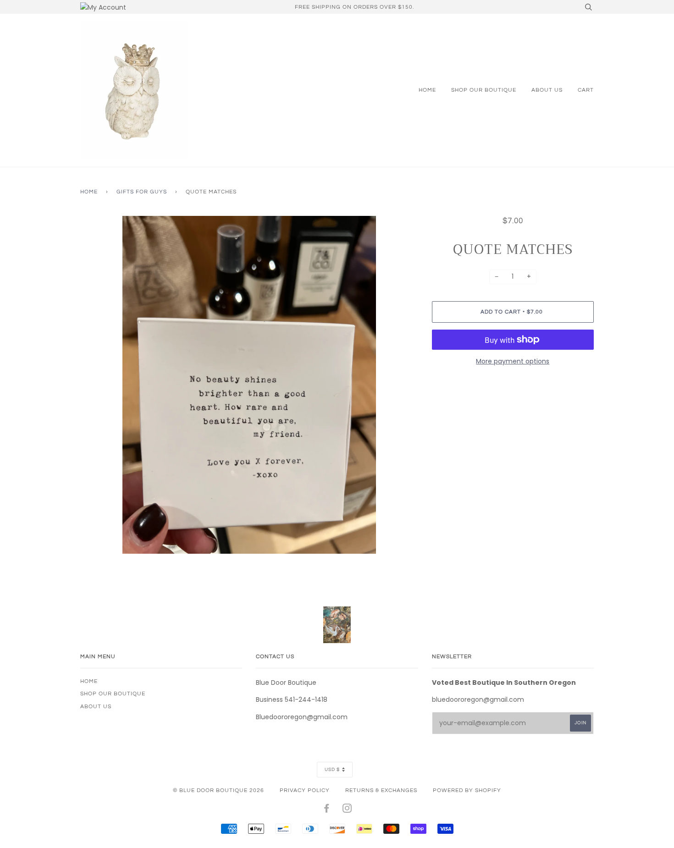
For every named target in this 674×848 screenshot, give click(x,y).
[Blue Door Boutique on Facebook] (326, 810)
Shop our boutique (483, 90)
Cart (586, 90)
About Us (547, 90)
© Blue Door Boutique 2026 (218, 790)
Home (427, 90)
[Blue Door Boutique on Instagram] (347, 810)
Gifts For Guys (141, 191)
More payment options (512, 361)
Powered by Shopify (467, 790)
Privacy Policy (305, 790)
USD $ (332, 769)
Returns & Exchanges (381, 790)
